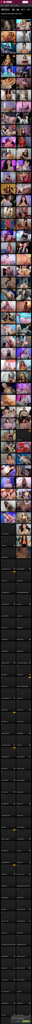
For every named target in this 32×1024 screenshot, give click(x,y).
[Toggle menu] (1, 2)
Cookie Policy (21, 1018)
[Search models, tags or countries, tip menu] (30, 5)
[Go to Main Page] (9, 2)
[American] (13, 9)
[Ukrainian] (18, 9)
